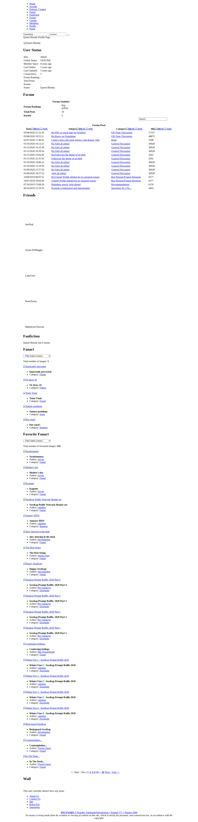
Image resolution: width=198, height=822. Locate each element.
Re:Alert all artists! (60, 143)
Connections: (30, 74)
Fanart (43, 374)
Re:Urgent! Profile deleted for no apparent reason (75, 177)
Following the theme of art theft (66, 158)
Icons (42, 414)
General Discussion (120, 143)
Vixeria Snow (44, 748)
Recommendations (120, 184)
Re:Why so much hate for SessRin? (68, 132)
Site (31, 801)
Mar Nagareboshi (46, 652)
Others (43, 387)
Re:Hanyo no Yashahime (63, 136)
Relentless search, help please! (66, 184)
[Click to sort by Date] (35, 129)
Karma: (27, 84)
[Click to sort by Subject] (81, 129)
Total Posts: (29, 80)
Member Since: (31, 63)
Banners (44, 427)
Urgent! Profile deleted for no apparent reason (73, 180)
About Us (34, 796)
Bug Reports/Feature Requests (126, 177)
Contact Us (34, 799)
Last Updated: (30, 70)
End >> (116, 772)
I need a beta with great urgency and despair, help (75, 140)
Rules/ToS (34, 804)
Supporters (34, 807)
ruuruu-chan (44, 555)
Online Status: (30, 60)
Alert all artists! (58, 173)
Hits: (26, 57)
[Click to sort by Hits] (159, 129)
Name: (27, 87)
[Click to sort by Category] (130, 129)
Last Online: (30, 67)
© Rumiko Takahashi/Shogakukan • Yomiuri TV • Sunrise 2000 (99, 812)
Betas (114, 140)
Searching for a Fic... (121, 188)
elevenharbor (44, 539)
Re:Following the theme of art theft (68, 155)
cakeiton (42, 507)
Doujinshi (44, 590)
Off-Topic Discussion (121, 132)
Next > (108, 772)
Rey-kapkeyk (44, 587)
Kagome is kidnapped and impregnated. (70, 188)
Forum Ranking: (32, 77)
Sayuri (41, 459)
